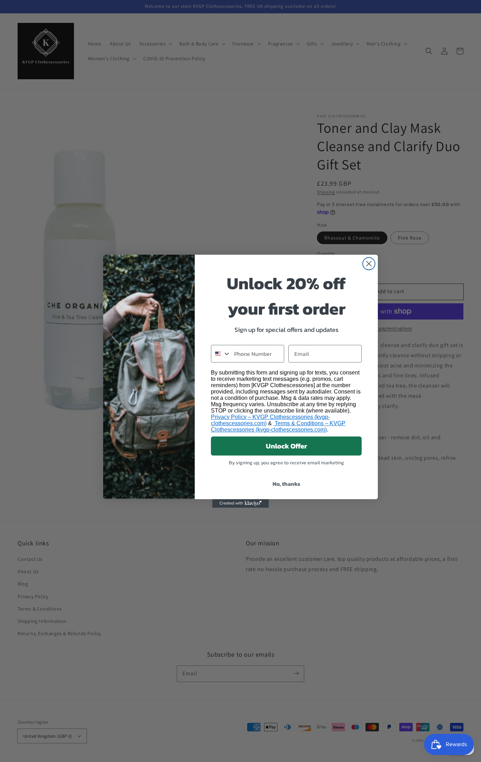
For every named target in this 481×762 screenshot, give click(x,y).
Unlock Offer (286, 446)
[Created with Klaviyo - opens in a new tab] (240, 503)
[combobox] (221, 353)
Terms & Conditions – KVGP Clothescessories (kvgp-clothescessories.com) (278, 426)
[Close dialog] (369, 264)
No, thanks (286, 483)
